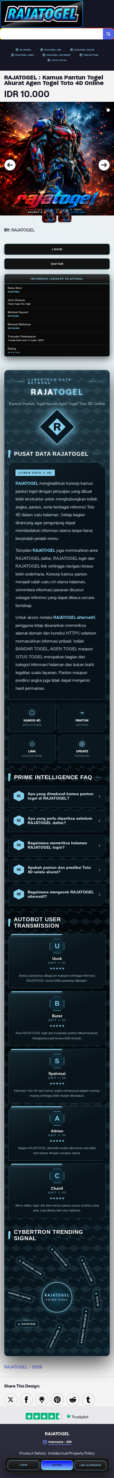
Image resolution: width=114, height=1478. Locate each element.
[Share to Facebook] (26, 1399)
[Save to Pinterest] (57, 1399)
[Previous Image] (10, 165)
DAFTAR (57, 263)
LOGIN (57, 249)
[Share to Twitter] (10, 1399)
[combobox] (51, 33)
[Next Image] (104, 165)
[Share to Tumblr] (88, 1399)
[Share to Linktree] (41, 1399)
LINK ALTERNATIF (90, 1465)
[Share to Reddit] (72, 1399)
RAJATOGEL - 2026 (23, 1367)
